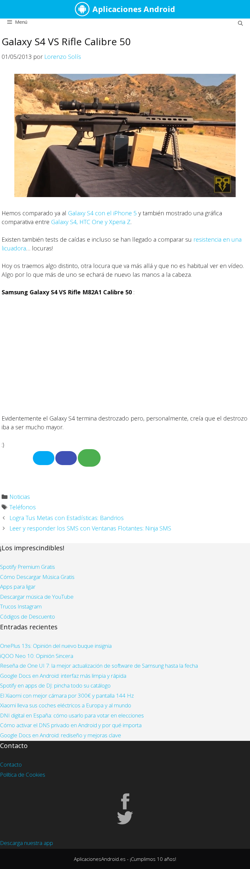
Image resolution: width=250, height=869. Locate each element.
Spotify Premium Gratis (27, 566)
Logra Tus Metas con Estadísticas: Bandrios (66, 518)
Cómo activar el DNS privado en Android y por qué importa (71, 725)
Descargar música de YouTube (37, 596)
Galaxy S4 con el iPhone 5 (102, 213)
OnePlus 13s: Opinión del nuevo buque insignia (56, 645)
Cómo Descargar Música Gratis (37, 577)
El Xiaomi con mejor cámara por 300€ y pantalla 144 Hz (67, 695)
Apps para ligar (17, 586)
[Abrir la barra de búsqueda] (240, 23)
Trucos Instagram (21, 606)
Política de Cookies (22, 774)
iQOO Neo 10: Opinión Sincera (36, 656)
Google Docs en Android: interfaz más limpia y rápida (63, 675)
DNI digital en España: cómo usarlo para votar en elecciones (72, 715)
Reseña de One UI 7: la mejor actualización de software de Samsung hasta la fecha (99, 665)
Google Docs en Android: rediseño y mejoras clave (60, 735)
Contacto (11, 764)
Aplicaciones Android (133, 9)
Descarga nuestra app (26, 843)
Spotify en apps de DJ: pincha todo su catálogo (55, 685)
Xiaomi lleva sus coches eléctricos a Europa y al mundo (65, 705)
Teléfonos (22, 507)
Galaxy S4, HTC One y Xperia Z (91, 222)
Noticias (19, 497)
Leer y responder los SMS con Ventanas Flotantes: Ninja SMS (90, 528)
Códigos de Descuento (27, 616)
